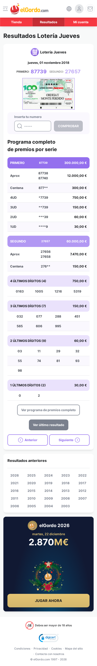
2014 (48, 491)
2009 (48, 498)
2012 (82, 491)
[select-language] (69, 8)
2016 (14, 491)
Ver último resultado (48, 425)
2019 (48, 483)
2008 (65, 498)
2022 (82, 475)
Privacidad (41, 648)
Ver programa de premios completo (48, 410)
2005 (31, 506)
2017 (82, 483)
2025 (31, 475)
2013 (65, 491)
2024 (48, 475)
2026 (14, 475)
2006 (14, 506)
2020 (31, 483)
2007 (82, 498)
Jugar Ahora (48, 600)
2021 (14, 483)
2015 (31, 491)
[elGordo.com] (29, 9)
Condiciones (22, 648)
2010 (32, 498)
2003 (65, 506)
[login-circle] (79, 8)
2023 (65, 475)
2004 (48, 506)
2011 (14, 498)
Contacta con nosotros (49, 654)
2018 (65, 483)
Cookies (56, 648)
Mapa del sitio (74, 648)
